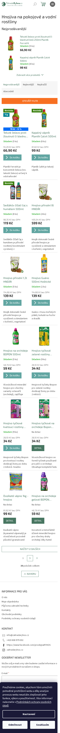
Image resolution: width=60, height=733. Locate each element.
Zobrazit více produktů (28, 74)
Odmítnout (15, 725)
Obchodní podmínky (12, 614)
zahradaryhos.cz (15, 650)
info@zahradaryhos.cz (18, 635)
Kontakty (6, 610)
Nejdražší (42, 84)
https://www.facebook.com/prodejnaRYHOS (29, 645)
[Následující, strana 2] (30, 558)
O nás (4, 597)
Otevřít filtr (30, 100)
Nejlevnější (28, 84)
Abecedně (8, 91)
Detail (38, 448)
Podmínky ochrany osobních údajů (19, 618)
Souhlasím (42, 725)
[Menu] (52, 4)
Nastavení (29, 714)
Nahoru (31, 573)
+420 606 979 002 (15, 640)
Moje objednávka (10, 601)
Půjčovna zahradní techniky (15, 606)
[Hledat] (35, 4)
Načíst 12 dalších (30, 549)
